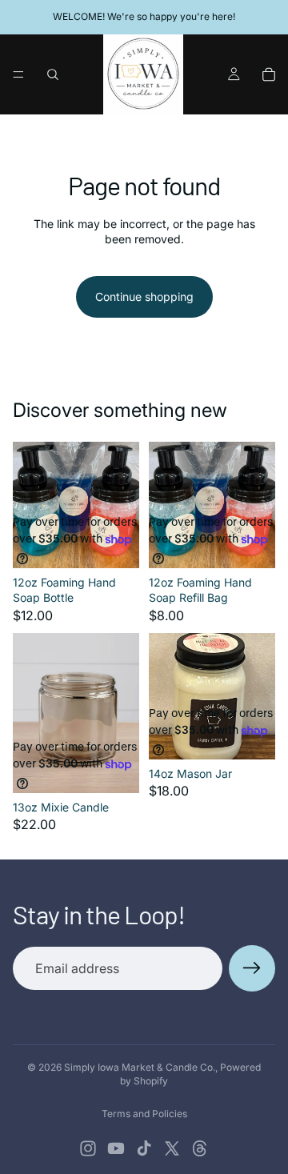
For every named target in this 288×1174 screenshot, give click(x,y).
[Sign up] (252, 968)
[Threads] (200, 1148)
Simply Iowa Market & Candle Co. (139, 1067)
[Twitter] (172, 1148)
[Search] (52, 74)
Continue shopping (144, 296)
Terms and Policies (144, 1114)
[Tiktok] (144, 1148)
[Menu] (18, 74)
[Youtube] (116, 1148)
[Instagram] (88, 1148)
